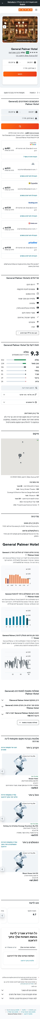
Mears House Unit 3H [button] (30, 873)
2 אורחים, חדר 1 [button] (29, 68)
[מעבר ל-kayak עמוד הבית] (25, 9)
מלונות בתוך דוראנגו (27, 961)
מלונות (24, 1010)
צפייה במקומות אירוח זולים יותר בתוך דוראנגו (9, 796)
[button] (2, 3)
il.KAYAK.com (32, 1010)
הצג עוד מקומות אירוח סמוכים (9, 748)
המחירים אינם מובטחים (27, 984)
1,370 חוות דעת (14, 52)
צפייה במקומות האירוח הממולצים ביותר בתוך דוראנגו (9, 844)
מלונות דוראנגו (28, 1014)
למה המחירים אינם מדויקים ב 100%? (23, 998)
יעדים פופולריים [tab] (11, 947)
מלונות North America (13, 1010)
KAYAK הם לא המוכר (29, 990)
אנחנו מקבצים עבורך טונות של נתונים (23, 994)
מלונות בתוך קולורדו (12, 1012)
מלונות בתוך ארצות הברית (28, 1012)
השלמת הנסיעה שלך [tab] (27, 947)
